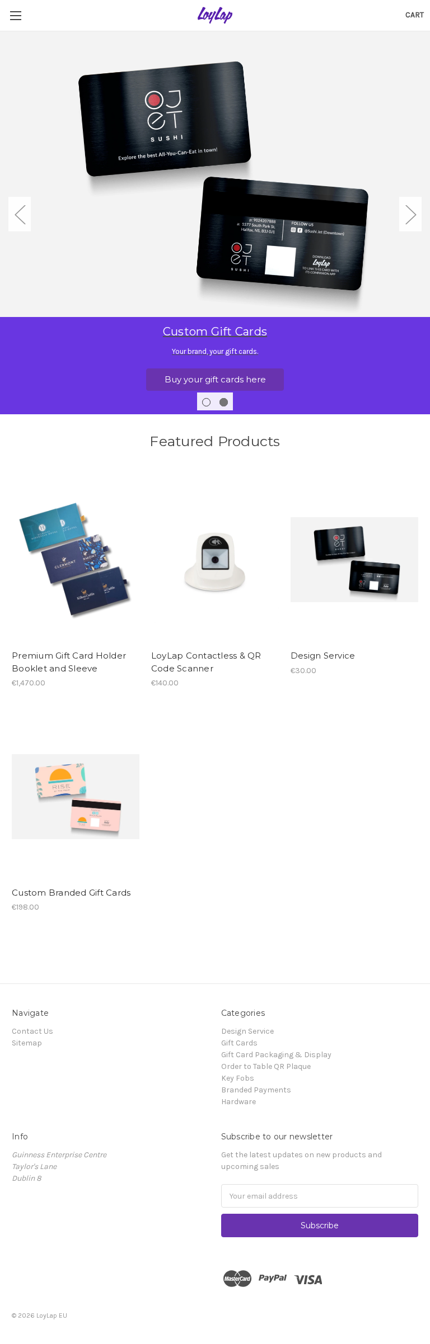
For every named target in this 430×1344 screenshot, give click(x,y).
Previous (19, 214)
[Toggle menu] (15, 15)
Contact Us (32, 1031)
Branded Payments (256, 1090)
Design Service (323, 655)
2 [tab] (223, 402)
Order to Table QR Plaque (266, 1066)
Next (410, 214)
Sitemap (27, 1043)
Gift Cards (239, 1043)
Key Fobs (237, 1078)
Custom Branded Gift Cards (71, 892)
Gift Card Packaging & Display (276, 1054)
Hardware (238, 1101)
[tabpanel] (215, 222)
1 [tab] (206, 402)
